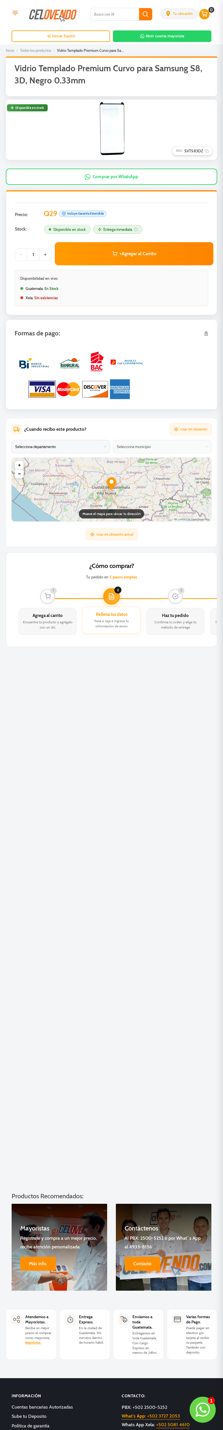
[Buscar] (145, 14)
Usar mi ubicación (193, 429)
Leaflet (181, 519)
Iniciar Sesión (63, 36)
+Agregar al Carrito (138, 253)
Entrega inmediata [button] (117, 229)
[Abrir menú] (15, 14)
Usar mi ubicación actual (114, 534)
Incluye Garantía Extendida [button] (85, 213)
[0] (204, 14)
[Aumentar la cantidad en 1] (45, 254)
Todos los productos (35, 50)
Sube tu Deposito (29, 1416)
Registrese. (33, 1342)
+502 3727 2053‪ (151, 1416)
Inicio (10, 50)
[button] (179, 13)
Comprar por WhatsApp (115, 176)
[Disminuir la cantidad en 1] (21, 254)
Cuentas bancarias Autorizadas (42, 1407)
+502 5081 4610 (173, 1424)
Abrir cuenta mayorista (165, 36)
